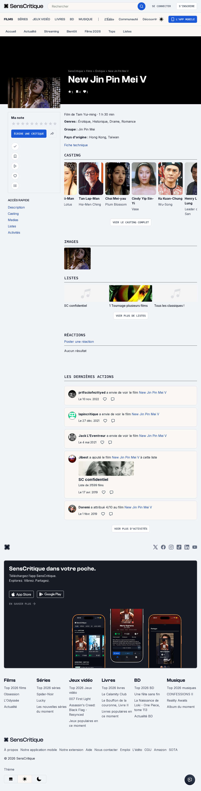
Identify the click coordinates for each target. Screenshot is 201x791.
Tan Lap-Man (89, 198)
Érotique (100, 71)
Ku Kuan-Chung (170, 198)
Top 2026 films (15, 688)
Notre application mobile (38, 750)
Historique (100, 121)
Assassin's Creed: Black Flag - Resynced (82, 710)
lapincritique (88, 414)
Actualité (10, 707)
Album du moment (181, 707)
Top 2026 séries (48, 688)
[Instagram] (171, 548)
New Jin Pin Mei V (118, 71)
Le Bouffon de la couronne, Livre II (115, 702)
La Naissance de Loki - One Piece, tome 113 (147, 705)
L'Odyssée (11, 700)
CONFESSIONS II (180, 694)
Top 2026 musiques (181, 688)
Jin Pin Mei (86, 129)
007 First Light (79, 699)
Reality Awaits (177, 700)
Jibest (83, 457)
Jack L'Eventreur (92, 436)
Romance (129, 121)
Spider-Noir (45, 694)
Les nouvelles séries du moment (52, 709)
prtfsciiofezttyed (92, 392)
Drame (115, 121)
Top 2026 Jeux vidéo (80, 690)
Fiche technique (76, 145)
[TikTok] (179, 548)
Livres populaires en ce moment (117, 713)
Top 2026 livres (113, 688)
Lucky (41, 700)
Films (89, 71)
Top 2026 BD (144, 688)
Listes (71, 277)
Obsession (11, 694)
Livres (108, 680)
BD (137, 680)
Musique (176, 680)
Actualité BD (143, 716)
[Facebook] (163, 548)
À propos (11, 750)
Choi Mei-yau (115, 198)
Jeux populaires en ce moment (83, 723)
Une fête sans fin (147, 694)
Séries (43, 680)
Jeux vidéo (81, 680)
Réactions (74, 334)
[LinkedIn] (187, 548)
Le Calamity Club (114, 694)
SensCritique (75, 71)
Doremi (84, 507)
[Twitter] (155, 548)
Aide (89, 750)
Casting (72, 155)
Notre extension (71, 750)
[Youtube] (194, 548)
